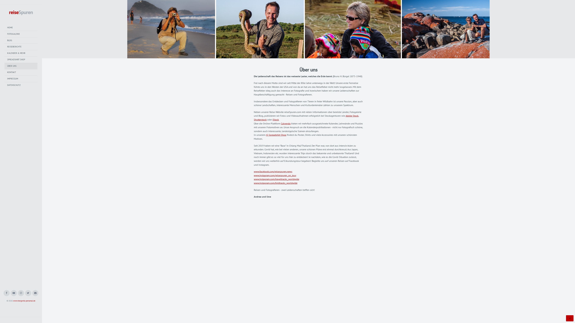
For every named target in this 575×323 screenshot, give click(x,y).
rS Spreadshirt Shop (276, 134)
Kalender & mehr (16, 53)
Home (10, 27)
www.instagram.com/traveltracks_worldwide (276, 179)
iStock (276, 119)
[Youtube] (14, 293)
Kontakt (11, 72)
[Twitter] (28, 293)
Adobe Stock (352, 115)
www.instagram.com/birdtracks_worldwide (275, 183)
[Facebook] (7, 293)
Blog (9, 40)
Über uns (11, 66)
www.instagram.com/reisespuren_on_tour (275, 175)
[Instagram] (21, 293)
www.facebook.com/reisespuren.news (273, 171)
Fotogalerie (13, 34)
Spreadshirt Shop (16, 59)
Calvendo (286, 123)
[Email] (35, 293)
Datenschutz (14, 85)
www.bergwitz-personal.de (24, 301)
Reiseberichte (14, 46)
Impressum (12, 78)
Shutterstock (260, 119)
